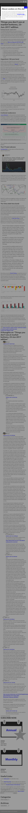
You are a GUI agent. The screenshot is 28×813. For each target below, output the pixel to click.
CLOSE (26, 7)
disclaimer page (20, 14)
